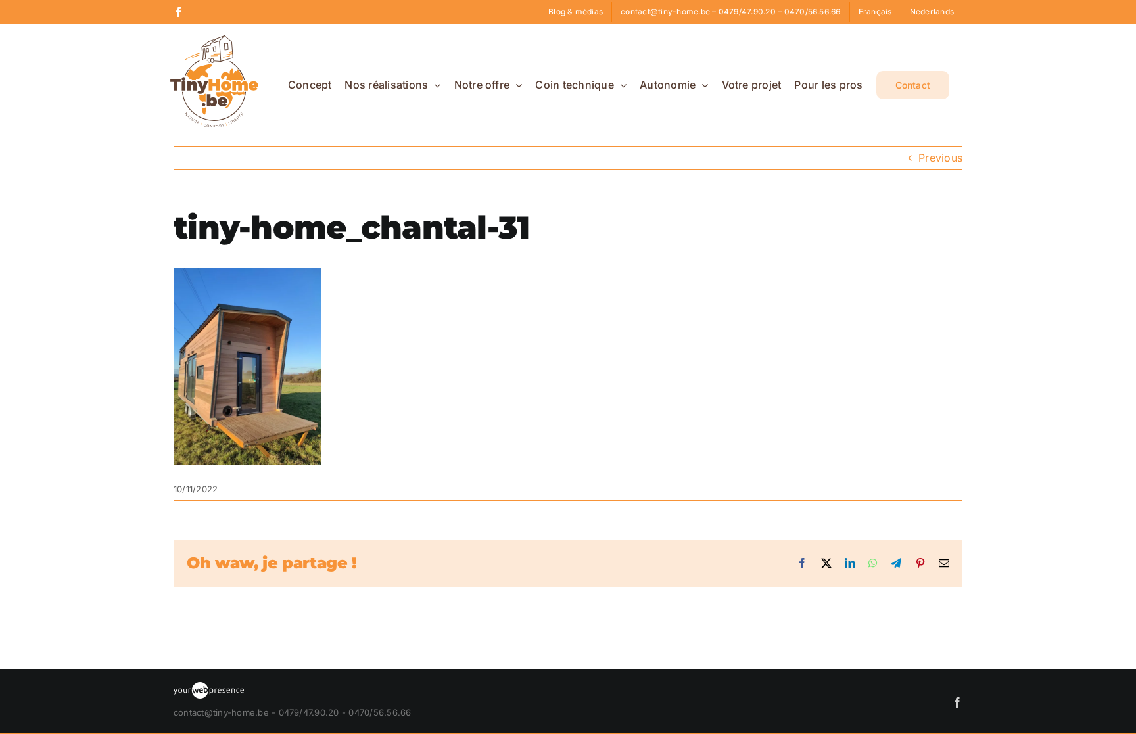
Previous (940, 157)
